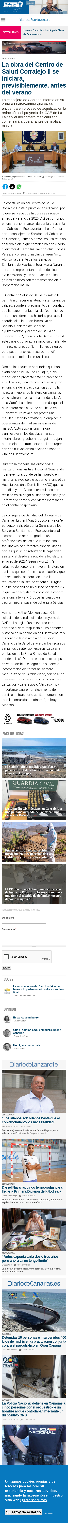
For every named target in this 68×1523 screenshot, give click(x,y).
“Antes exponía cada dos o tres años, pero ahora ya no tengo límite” (30, 1258)
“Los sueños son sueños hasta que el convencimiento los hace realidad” (31, 1120)
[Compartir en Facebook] (5, 188)
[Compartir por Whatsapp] (19, 188)
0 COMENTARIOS (32, 193)
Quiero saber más (33, 1500)
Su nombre (8, 917)
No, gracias (49, 1513)
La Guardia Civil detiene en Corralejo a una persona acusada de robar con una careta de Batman (33, 812)
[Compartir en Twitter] (12, 188)
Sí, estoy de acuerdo (23, 1512)
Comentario (9, 929)
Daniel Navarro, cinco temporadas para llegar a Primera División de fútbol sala (32, 1189)
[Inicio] (34, 20)
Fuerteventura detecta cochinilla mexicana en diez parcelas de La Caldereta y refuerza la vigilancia (29, 854)
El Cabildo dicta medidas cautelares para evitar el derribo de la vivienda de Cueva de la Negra (32, 770)
